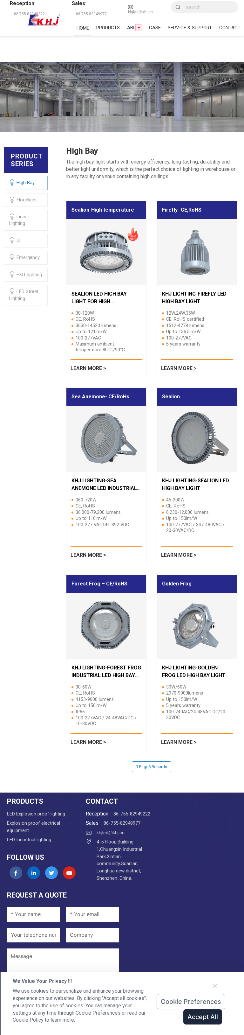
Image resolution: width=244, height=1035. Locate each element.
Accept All (202, 1017)
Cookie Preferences (191, 1001)
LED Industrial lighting (29, 840)
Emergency (27, 257)
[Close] (215, 985)
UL (18, 240)
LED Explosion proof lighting (36, 814)
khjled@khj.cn (140, 12)
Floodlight (26, 200)
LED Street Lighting (23, 295)
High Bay (25, 182)
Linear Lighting (19, 220)
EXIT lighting (28, 274)
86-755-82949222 (131, 814)
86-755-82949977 (122, 823)
